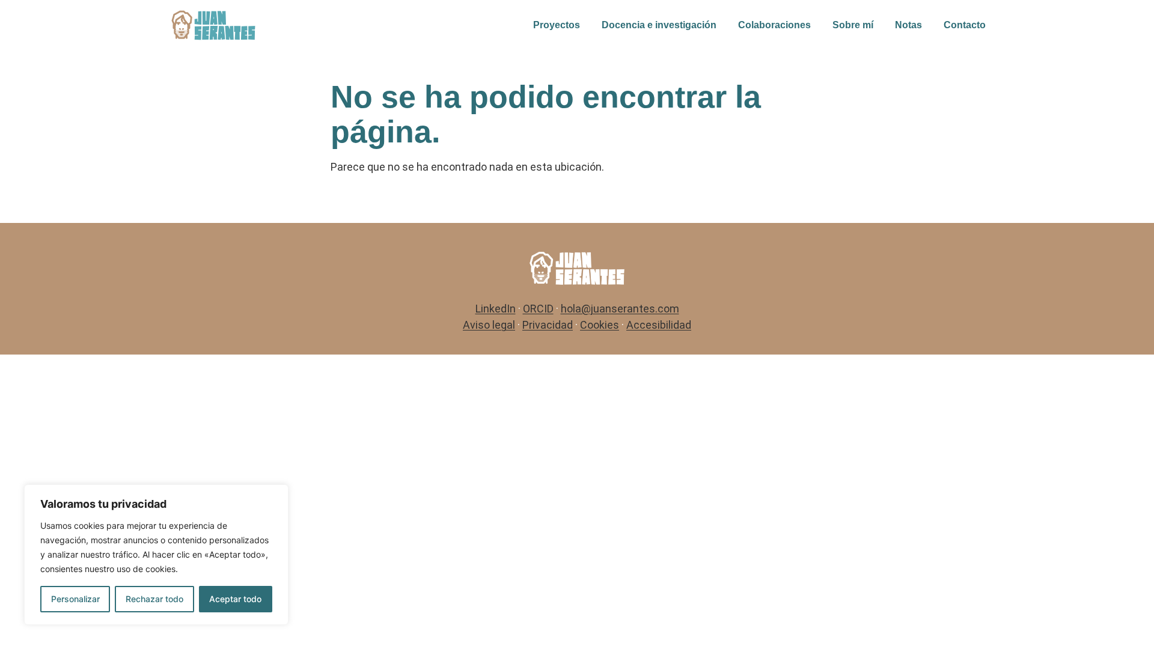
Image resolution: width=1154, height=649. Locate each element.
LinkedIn (495, 308)
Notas (908, 25)
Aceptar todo (235, 599)
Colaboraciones (774, 25)
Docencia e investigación (659, 25)
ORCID (538, 308)
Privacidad (547, 324)
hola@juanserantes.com (620, 308)
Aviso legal (489, 324)
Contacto (965, 25)
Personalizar (75, 599)
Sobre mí (852, 25)
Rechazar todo (154, 599)
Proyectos (556, 25)
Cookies (599, 324)
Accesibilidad (658, 324)
